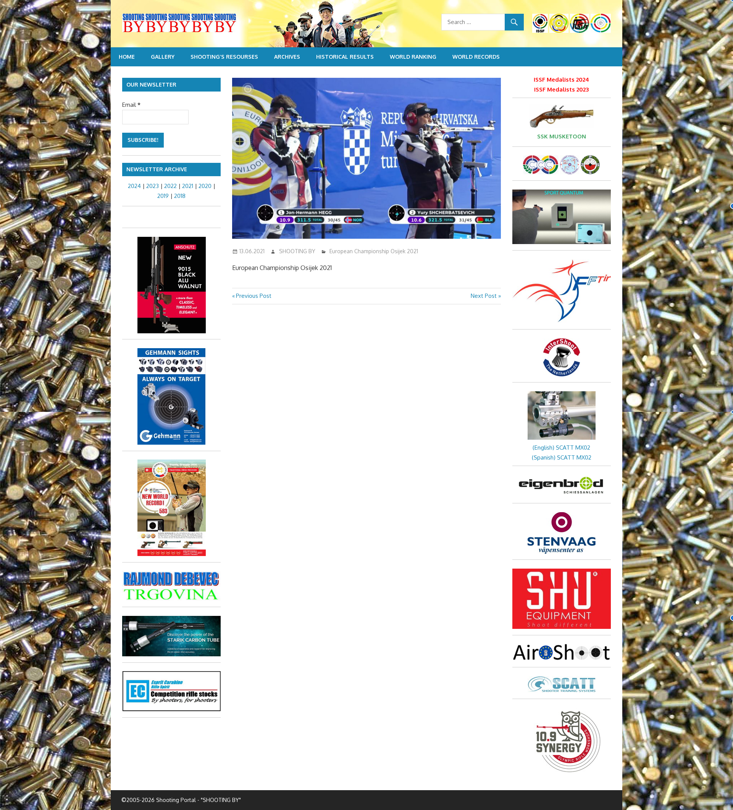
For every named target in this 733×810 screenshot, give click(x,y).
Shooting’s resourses (224, 56)
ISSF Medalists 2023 (561, 89)
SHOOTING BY (297, 251)
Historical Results (345, 56)
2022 (170, 186)
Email (131, 104)
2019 (163, 195)
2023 (152, 186)
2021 (187, 186)
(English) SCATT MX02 (561, 447)
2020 (205, 186)
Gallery (162, 56)
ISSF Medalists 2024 (561, 79)
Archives (287, 56)
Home (127, 56)
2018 (180, 195)
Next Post (484, 295)
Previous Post (253, 295)
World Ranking (413, 56)
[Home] (214, 24)
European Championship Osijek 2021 (373, 251)
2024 (134, 186)
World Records (476, 56)
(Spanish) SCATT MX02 (561, 457)
